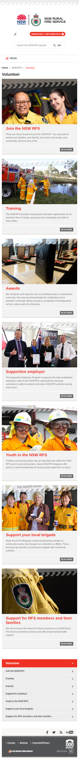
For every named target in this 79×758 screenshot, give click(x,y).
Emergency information (45, 34)
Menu (17, 60)
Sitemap (24, 743)
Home (5, 68)
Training (13, 208)
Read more (66, 150)
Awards (13, 288)
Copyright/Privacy (41, 743)
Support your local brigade (31, 535)
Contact (11, 743)
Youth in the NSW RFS (26, 455)
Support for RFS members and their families (39, 620)
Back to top (64, 752)
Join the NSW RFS (23, 128)
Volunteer (30, 68)
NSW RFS (17, 68)
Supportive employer (25, 371)
